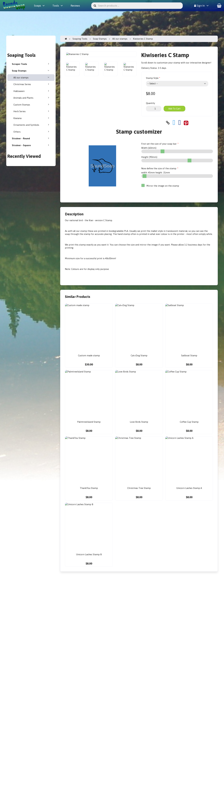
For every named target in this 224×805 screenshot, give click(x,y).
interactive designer (200, 62)
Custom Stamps (21, 104)
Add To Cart (174, 108)
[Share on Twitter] (173, 122)
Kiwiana (17, 118)
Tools (55, 5)
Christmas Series (22, 84)
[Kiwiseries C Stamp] (11, 163)
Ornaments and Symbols (26, 125)
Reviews (75, 5)
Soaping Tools (80, 38)
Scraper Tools (19, 64)
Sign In (200, 5)
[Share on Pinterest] (186, 122)
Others (17, 131)
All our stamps (20, 77)
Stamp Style (152, 78)
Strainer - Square (21, 145)
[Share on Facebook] (179, 122)
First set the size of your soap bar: (159, 143)
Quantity (150, 103)
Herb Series (19, 111)
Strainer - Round (21, 138)
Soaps (37, 5)
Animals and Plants (23, 97)
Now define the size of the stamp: (159, 168)
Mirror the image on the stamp (162, 185)
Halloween (19, 91)
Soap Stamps (19, 70)
